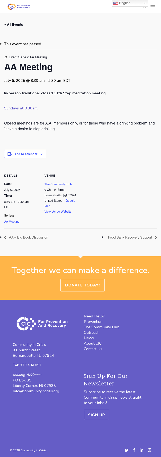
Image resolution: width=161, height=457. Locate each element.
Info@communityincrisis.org (36, 391)
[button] (153, 7)
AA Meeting (11, 221)
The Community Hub (58, 184)
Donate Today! (82, 285)
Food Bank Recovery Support (130, 237)
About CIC (93, 343)
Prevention (93, 321)
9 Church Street (26, 350)
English (124, 3)
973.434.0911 (32, 365)
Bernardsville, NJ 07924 (33, 355)
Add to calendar (25, 154)
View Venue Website (57, 211)
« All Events (13, 24)
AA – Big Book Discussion (28, 237)
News (89, 338)
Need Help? (94, 316)
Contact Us (93, 349)
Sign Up (96, 414)
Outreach (91, 332)
